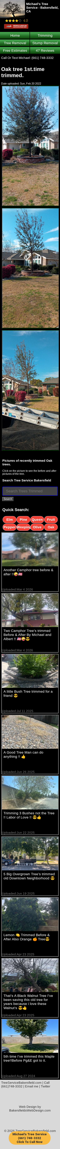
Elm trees (9, 520)
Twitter (45, 1086)
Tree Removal (15, 43)
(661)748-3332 (11, 1086)
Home (15, 35)
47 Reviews (45, 50)
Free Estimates (15, 50)
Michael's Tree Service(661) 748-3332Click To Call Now (29, 1138)
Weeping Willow (23, 527)
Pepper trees (10, 527)
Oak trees (51, 527)
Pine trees (23, 520)
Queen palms (37, 520)
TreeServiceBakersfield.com (21, 1082)
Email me (31, 1086)
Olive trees (37, 527)
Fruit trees (51, 520)
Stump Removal (45, 43)
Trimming (45, 35)
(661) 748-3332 (43, 58)
